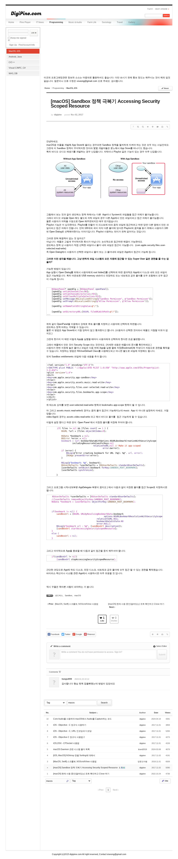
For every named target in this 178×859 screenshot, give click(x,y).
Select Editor (161, 646)
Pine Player (25, 22)
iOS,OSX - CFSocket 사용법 (66, 743)
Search (104, 702)
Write (166, 781)
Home (11, 22)
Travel (120, 22)
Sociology (106, 22)
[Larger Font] (138, 126)
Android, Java (15, 57)
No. (47, 713)
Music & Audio (75, 22)
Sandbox (68, 595)
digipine (142, 719)
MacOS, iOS (14, 51)
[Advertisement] (23, 99)
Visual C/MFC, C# (17, 68)
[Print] (162, 126)
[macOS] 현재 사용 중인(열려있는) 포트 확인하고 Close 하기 (81, 773)
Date (156, 713)
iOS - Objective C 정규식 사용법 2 (69, 737)
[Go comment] (157, 126)
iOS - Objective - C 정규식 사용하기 (69, 725)
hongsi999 (67, 679)
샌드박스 (59, 595)
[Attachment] (167, 126)
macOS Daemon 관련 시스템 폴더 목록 (71, 749)
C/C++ (12, 62)
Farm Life (91, 22)
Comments (55, 672)
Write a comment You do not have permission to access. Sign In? (91, 652)
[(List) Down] (152, 126)
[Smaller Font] (142, 126)
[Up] (147, 126)
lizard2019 (142, 749)
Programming (56, 22)
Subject (92, 713)
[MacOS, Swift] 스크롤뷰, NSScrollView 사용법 (74, 761)
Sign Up (13, 45)
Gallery (131, 22)
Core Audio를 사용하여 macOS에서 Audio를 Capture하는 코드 (82, 719)
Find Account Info (27, 45)
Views (167, 713)
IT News (40, 22)
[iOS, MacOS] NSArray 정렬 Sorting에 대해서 (74, 755)
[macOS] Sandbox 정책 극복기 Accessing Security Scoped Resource (85, 767)
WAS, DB (13, 73)
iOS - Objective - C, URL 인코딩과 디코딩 (72, 731)
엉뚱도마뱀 (142, 761)
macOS (77, 595)
